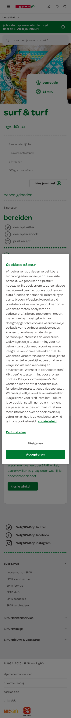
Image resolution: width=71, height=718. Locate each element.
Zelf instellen (16, 432)
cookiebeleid (47, 421)
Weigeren (35, 443)
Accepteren (35, 454)
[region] (35, 359)
